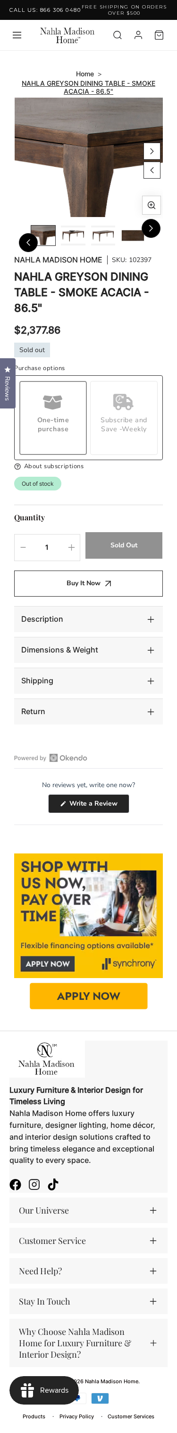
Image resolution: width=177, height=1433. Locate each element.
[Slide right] (151, 151)
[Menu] (17, 35)
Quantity (29, 517)
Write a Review (98, 805)
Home (85, 74)
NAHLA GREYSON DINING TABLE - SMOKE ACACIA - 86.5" (88, 87)
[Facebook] (15, 1186)
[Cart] (159, 35)
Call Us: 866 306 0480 (45, 10)
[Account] (138, 35)
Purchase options (39, 368)
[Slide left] (151, 170)
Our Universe (44, 1210)
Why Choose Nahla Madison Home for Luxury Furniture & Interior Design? (75, 1343)
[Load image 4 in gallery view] (132, 235)
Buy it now (84, 583)
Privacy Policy (76, 1416)
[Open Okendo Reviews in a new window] (50, 757)
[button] (88, 466)
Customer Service (52, 1240)
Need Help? (40, 1271)
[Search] (117, 35)
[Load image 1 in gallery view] (43, 235)
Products (34, 1416)
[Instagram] (34, 1186)
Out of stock (38, 483)
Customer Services (131, 1416)
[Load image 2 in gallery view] (72, 235)
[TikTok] (53, 1186)
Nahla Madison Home (58, 259)
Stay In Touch (44, 1301)
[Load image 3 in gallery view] (103, 235)
